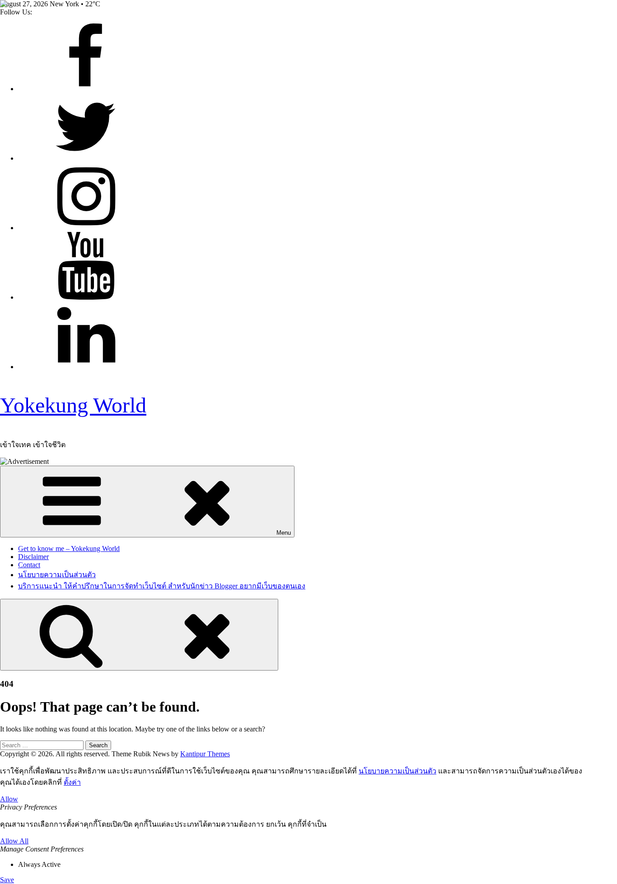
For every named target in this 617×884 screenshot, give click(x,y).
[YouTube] (86, 297)
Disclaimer (33, 556)
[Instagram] (86, 227)
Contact (29, 565)
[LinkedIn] (86, 366)
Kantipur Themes (205, 754)
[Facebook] (86, 89)
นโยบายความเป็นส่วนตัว (57, 575)
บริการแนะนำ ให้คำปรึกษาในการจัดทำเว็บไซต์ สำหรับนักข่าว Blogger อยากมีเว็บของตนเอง (161, 586)
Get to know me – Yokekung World (69, 548)
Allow (9, 799)
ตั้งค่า (72, 782)
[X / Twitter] (86, 158)
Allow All (14, 841)
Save (7, 880)
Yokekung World (73, 405)
